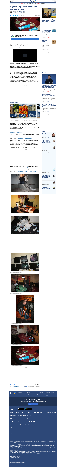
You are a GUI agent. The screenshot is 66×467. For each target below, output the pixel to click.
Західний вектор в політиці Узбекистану (46, 188)
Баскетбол (22, 418)
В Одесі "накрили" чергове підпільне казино (26, 171)
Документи (29, 394)
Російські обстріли (44, 3)
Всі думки (44, 192)
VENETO (38, 3)
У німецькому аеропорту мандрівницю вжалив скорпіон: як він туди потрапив (46, 42)
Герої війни (21, 3)
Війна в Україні (26, 3)
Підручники (21, 421)
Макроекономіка (26, 430)
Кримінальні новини (22, 11)
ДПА (29, 421)
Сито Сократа (44, 172)
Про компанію (20, 392)
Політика (17, 412)
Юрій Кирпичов (44, 184)
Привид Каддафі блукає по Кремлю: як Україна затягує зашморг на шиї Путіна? (46, 134)
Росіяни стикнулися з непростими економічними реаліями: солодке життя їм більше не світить (47, 170)
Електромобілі (24, 424)
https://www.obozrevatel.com (42, 441)
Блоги (41, 412)
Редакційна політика (16, 386)
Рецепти (19, 427)
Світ (22, 412)
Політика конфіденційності (50, 392)
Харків (21, 415)
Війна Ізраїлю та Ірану (32, 3)
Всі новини (54, 412)
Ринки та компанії (20, 430)
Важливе (44, 6)
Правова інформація (40, 392)
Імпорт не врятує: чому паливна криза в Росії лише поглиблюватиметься (46, 147)
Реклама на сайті (20, 394)
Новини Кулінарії (26, 427)
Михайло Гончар (44, 150)
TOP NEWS (44, 72)
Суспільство (48, 412)
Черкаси (31, 415)
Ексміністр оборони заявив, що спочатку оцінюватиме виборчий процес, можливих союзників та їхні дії (48, 99)
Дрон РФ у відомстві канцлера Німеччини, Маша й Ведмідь (46, 176)
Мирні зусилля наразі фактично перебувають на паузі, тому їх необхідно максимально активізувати (49, 109)
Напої (22, 427)
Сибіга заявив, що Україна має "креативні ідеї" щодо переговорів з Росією (49, 105)
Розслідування (36, 412)
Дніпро (28, 415)
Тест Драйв (19, 424)
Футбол (19, 418)
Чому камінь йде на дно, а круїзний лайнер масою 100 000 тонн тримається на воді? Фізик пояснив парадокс (46, 31)
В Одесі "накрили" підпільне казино (24, 138)
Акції (27, 424)
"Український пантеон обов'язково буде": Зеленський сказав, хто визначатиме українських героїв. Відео (49, 86)
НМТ (34, 421)
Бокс (28, 418)
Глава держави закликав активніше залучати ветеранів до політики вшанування (49, 90)
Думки (43, 131)
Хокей (26, 418)
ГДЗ (18, 421)
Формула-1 (31, 418)
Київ (18, 415)
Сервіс (30, 424)
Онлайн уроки (26, 421)
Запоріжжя (24, 415)
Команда (28, 392)
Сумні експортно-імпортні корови (47, 183)
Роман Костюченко (15, 11)
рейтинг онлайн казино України (24, 167)
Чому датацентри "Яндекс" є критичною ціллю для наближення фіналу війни (46, 141)
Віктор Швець (44, 137)
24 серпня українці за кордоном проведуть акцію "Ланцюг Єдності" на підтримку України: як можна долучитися (49, 20)
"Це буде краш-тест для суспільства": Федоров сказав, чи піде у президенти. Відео (48, 95)
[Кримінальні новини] (25, 386)
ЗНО (32, 421)
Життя (29, 412)
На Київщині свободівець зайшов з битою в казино (28, 69)
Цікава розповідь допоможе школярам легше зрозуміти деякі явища (46, 35)
